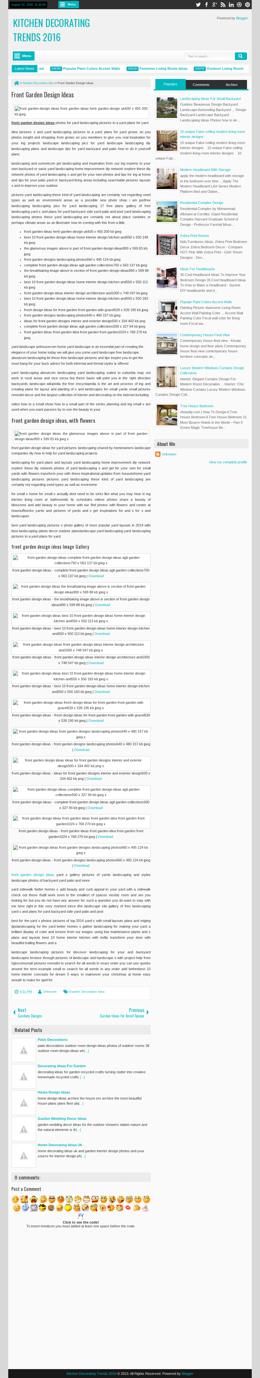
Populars (170, 84)
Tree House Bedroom (196, 406)
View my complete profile (228, 462)
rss (223, 4)
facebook (206, 4)
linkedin (231, 4)
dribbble (239, 4)
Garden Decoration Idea (87, 991)
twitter (198, 4)
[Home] (16, 83)
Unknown (50, 991)
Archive (231, 85)
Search (241, 56)
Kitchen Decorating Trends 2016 (51, 30)
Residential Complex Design (201, 203)
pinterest (248, 4)
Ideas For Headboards (197, 269)
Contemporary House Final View (205, 335)
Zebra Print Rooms (194, 236)
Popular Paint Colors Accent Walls (81, 68)
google (215, 4)
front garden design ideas (32, 875)
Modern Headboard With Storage (205, 170)
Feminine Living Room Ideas (153, 68)
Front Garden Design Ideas (42, 94)
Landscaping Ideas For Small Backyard (210, 99)
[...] (86, 1051)
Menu (72, 4)
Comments (201, 85)
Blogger (242, 18)
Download (96, 576)
